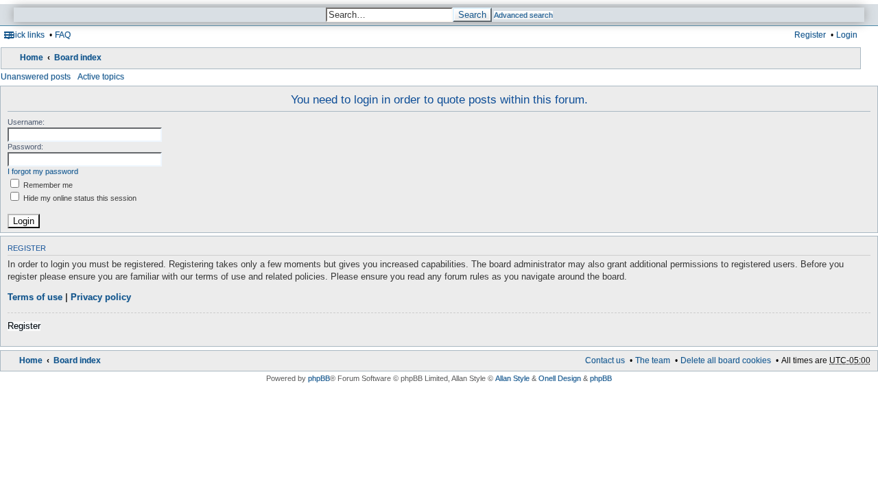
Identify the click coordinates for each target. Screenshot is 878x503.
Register (24, 326)
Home (31, 57)
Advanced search (523, 15)
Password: (25, 147)
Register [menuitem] (810, 35)
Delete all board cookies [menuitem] (725, 360)
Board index (78, 57)
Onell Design (559, 378)
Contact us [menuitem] (605, 360)
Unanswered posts (36, 77)
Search (472, 15)
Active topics (101, 77)
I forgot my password (43, 171)
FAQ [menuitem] (63, 35)
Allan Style (512, 378)
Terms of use (35, 297)
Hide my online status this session (79, 198)
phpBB (319, 378)
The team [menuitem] (652, 360)
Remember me (47, 185)
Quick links (24, 35)
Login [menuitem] (846, 35)
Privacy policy (101, 297)
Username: (26, 122)
